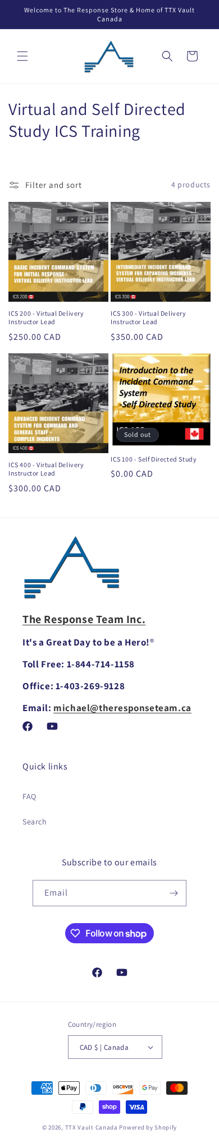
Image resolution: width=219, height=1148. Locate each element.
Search (34, 822)
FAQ (29, 796)
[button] (22, 56)
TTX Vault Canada (91, 1127)
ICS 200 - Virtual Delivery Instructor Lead (46, 317)
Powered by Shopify (148, 1127)
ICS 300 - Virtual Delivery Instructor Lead (148, 317)
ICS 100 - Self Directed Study (154, 459)
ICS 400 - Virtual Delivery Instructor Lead (46, 469)
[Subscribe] (173, 893)
